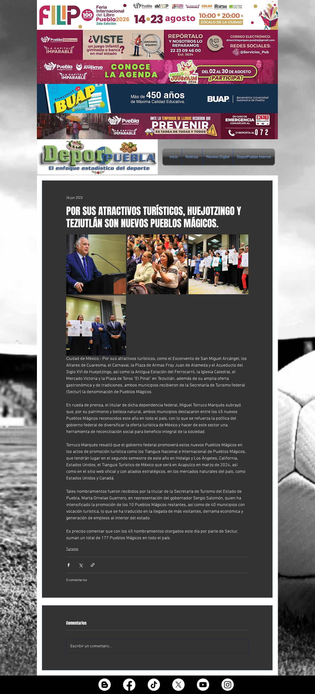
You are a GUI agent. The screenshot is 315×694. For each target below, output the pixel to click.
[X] (178, 685)
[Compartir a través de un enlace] (92, 565)
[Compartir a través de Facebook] (68, 565)
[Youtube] (203, 685)
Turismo (72, 549)
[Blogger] (104, 685)
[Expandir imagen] (96, 264)
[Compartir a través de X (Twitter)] (80, 565)
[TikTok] (154, 685)
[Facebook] (129, 685)
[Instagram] (227, 685)
